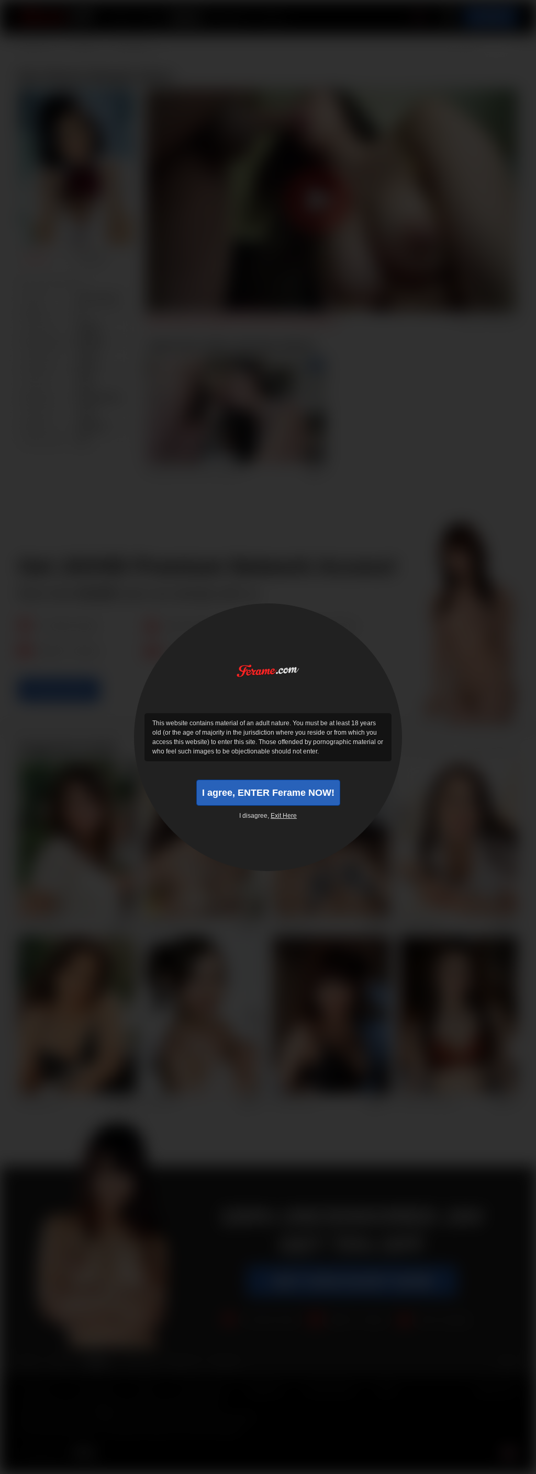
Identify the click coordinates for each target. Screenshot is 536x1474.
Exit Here (284, 815)
